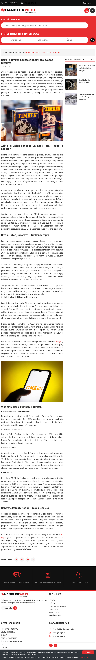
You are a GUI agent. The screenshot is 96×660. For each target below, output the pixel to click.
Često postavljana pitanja (48, 582)
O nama (4, 635)
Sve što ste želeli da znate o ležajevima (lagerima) (86, 96)
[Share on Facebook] (16, 559)
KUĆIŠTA (52, 603)
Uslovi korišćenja (79, 582)
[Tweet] (22, 559)
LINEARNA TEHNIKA (55, 609)
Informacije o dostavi (9, 629)
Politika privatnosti (9, 638)
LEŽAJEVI (52, 600)
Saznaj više (8, 608)
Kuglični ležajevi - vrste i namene (85, 81)
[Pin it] (33, 559)
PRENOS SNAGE (54, 612)
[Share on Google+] (28, 559)
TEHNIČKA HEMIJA (55, 615)
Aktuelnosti (18, 52)
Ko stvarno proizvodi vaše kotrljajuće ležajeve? (87, 68)
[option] (80, 71)
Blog (10, 52)
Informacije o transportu (16, 582)
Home (5, 52)
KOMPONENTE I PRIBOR (57, 606)
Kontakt (4, 647)
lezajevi (59, 341)
